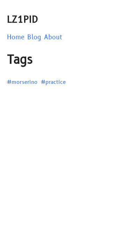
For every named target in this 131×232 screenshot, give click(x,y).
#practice (53, 82)
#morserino (22, 82)
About (53, 37)
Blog (34, 37)
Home (15, 37)
